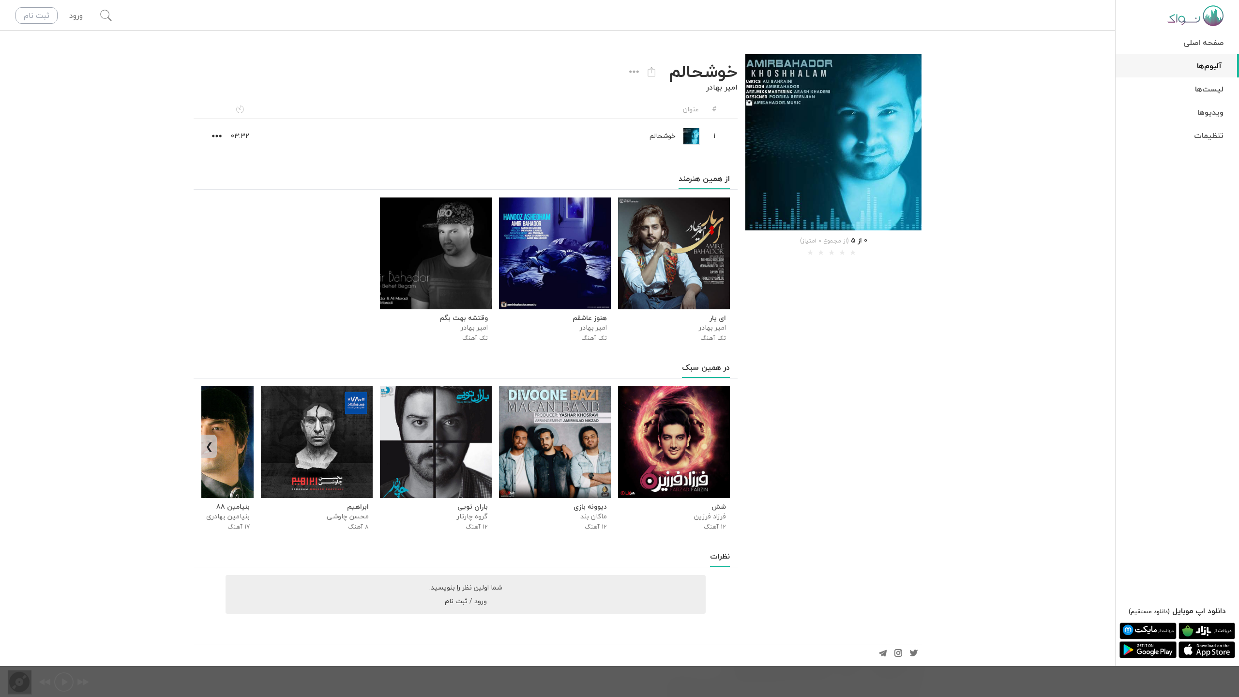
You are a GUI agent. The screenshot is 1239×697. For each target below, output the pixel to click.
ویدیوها (1210, 112)
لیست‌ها (1209, 89)
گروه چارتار (472, 516)
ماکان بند (593, 516)
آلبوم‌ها (1209, 66)
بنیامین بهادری (228, 516)
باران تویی (472, 507)
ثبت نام (36, 15)
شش (718, 507)
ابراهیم (358, 507)
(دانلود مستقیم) (1149, 611)
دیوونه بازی (590, 507)
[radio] (810, 252)
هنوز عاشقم (590, 318)
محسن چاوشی (348, 516)
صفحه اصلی (1203, 42)
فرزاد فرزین (710, 516)
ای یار (718, 318)
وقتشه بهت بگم (463, 318)
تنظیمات (1209, 135)
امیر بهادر (722, 87)
